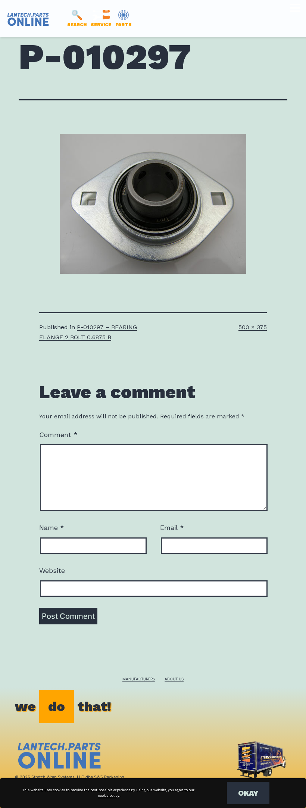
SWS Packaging (109, 777)
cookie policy (108, 796)
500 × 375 (252, 327)
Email (172, 527)
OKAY (248, 793)
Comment (58, 435)
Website (52, 570)
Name (51, 527)
